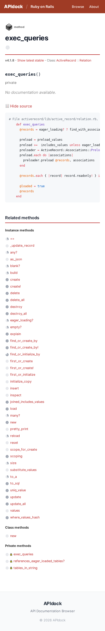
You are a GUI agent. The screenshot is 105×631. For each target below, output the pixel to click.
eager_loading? (21, 320)
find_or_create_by (23, 341)
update (15, 497)
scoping (16, 456)
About (94, 7)
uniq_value (18, 490)
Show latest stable (31, 60)
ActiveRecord (66, 60)
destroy (16, 307)
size (13, 463)
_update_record (22, 245)
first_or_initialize (22, 374)
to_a (13, 477)
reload (15, 436)
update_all (18, 504)
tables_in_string (25, 568)
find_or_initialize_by (25, 354)
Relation (85, 60)
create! (15, 286)
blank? (15, 266)
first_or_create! (22, 368)
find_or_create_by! (24, 347)
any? (13, 252)
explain (15, 334)
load (13, 409)
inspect (15, 395)
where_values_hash (25, 517)
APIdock (13, 6)
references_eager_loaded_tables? (39, 561)
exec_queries (23, 554)
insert (14, 388)
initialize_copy (21, 381)
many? (15, 415)
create (15, 279)
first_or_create (21, 361)
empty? (15, 327)
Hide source (21, 106)
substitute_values (23, 470)
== (12, 239)
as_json (16, 259)
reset (14, 443)
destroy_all (18, 314)
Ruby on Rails (42, 6)
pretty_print (19, 429)
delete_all (17, 300)
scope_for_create (23, 449)
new (13, 422)
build (14, 273)
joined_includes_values (27, 402)
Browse (78, 7)
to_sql (15, 483)
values (15, 510)
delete (15, 293)
